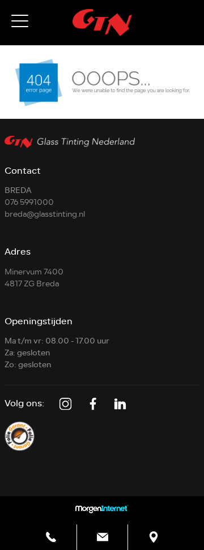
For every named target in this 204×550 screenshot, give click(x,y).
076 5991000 (29, 202)
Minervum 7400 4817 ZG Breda (34, 278)
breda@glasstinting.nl (45, 214)
